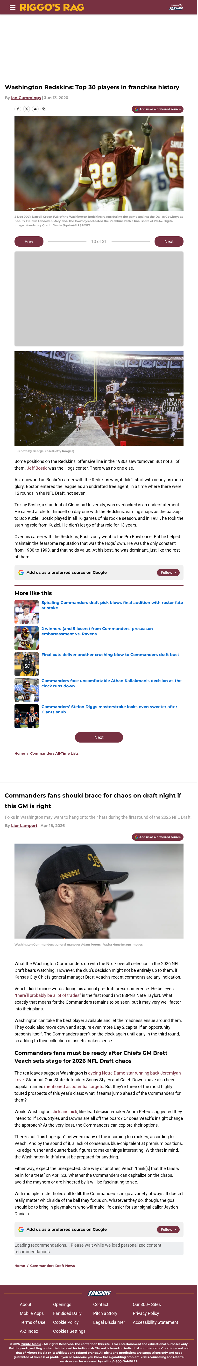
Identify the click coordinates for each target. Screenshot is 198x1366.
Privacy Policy (146, 1313)
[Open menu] (12, 7)
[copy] (44, 109)
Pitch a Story (105, 1313)
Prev (29, 241)
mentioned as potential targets (73, 1086)
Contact (100, 1304)
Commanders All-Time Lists (54, 753)
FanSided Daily (67, 1313)
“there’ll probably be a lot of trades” (47, 995)
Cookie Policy (66, 1322)
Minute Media (31, 1344)
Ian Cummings (26, 97)
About (25, 1304)
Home (19, 753)
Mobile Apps (32, 1313)
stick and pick (64, 1111)
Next (169, 241)
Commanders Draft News (52, 1266)
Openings (62, 1304)
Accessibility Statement (155, 1322)
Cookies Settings (69, 1331)
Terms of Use (32, 1322)
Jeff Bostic (37, 468)
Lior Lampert (24, 825)
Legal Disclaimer (109, 1322)
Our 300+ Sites (147, 1304)
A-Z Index (29, 1331)
